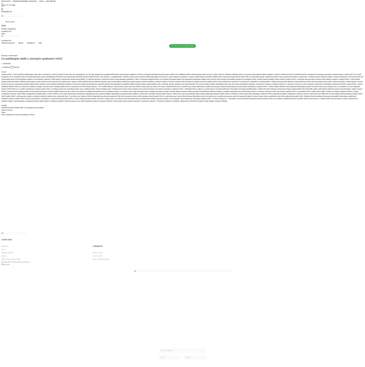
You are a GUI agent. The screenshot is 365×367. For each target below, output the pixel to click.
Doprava (4, 256)
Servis (3, 249)
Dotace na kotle (97, 256)
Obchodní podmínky (7, 252)
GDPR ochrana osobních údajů (10, 259)
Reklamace (4, 246)
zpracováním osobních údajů (180, 364)
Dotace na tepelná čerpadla (101, 259)
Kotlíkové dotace (98, 252)
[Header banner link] (182, 183)
